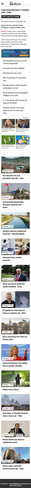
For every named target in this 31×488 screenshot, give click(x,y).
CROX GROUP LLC (15, 484)
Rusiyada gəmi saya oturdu (12, 73)
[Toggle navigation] (2, 3)
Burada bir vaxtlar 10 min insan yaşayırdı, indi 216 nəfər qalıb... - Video (14, 110)
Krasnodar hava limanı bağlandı (13, 68)
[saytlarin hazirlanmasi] (15, 53)
